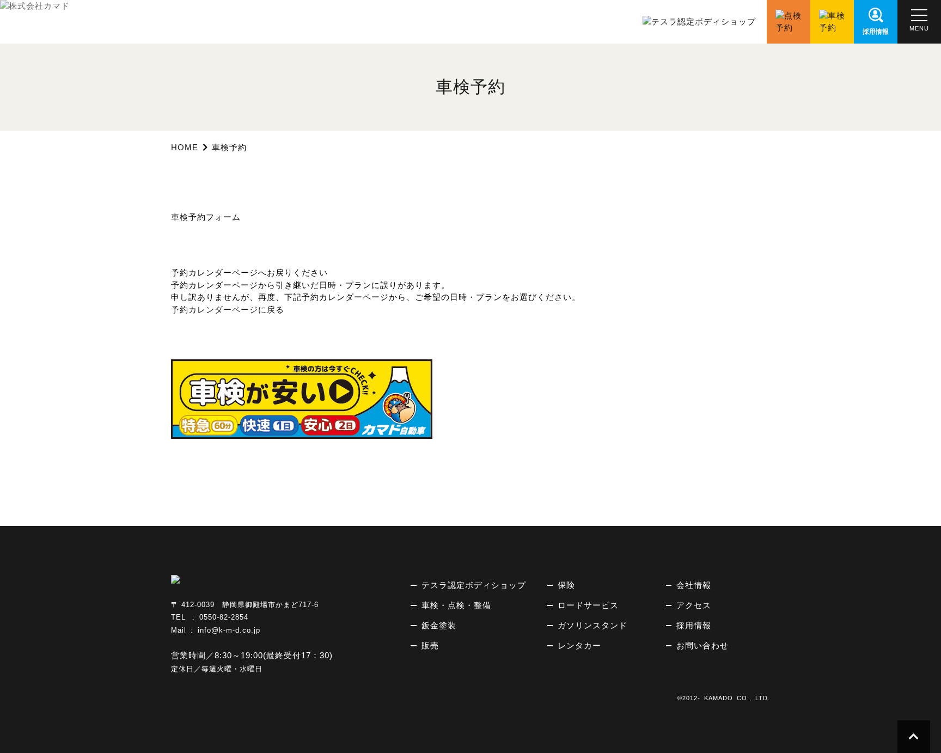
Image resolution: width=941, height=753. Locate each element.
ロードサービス (588, 605)
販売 (430, 645)
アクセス (693, 605)
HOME (184, 147)
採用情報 (693, 625)
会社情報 (693, 585)
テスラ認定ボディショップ (473, 585)
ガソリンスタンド (592, 625)
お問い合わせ (702, 645)
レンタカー (579, 645)
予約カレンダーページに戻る (227, 309)
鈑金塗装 (438, 625)
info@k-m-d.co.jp (229, 630)
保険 (566, 585)
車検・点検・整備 (456, 605)
